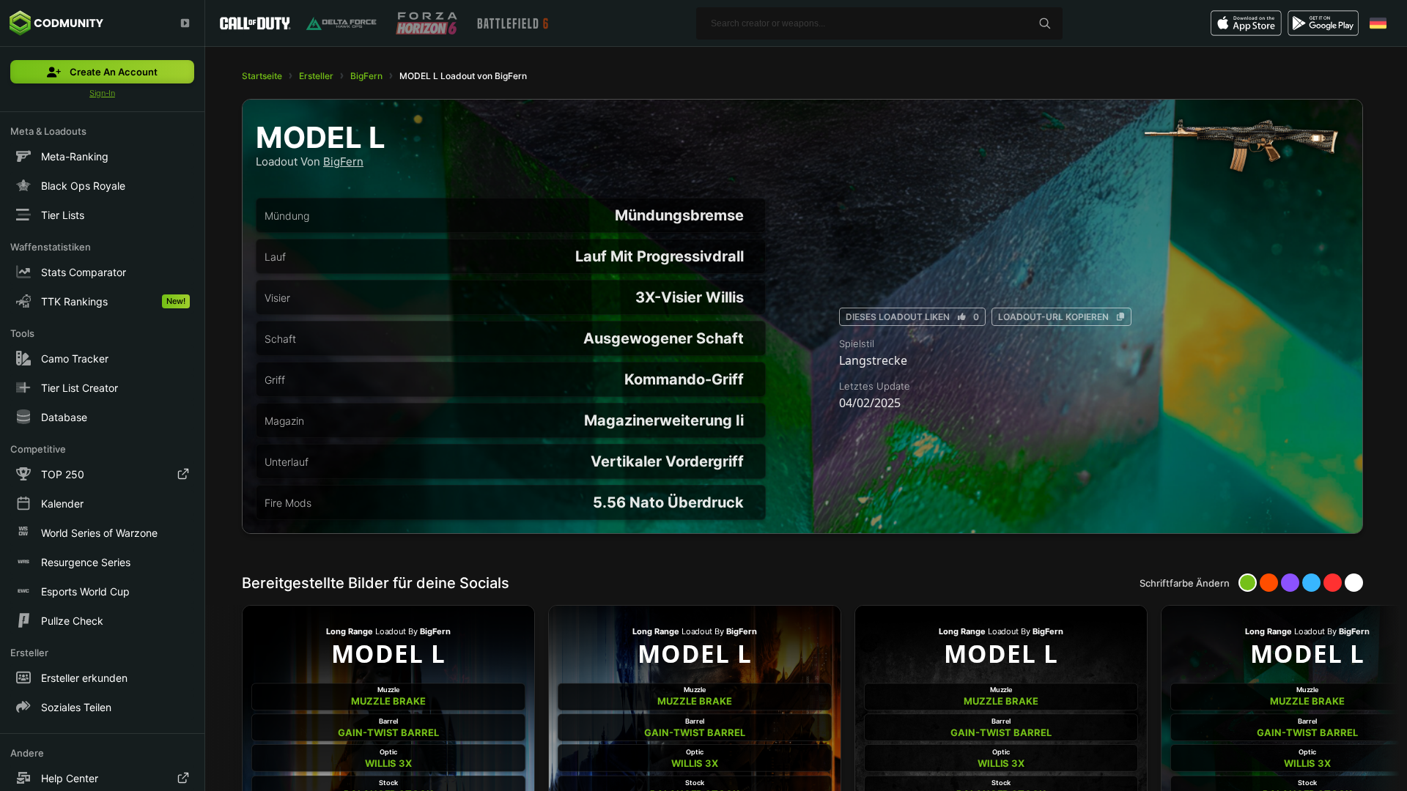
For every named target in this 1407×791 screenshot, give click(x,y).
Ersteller (316, 75)
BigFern (366, 75)
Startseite (262, 75)
